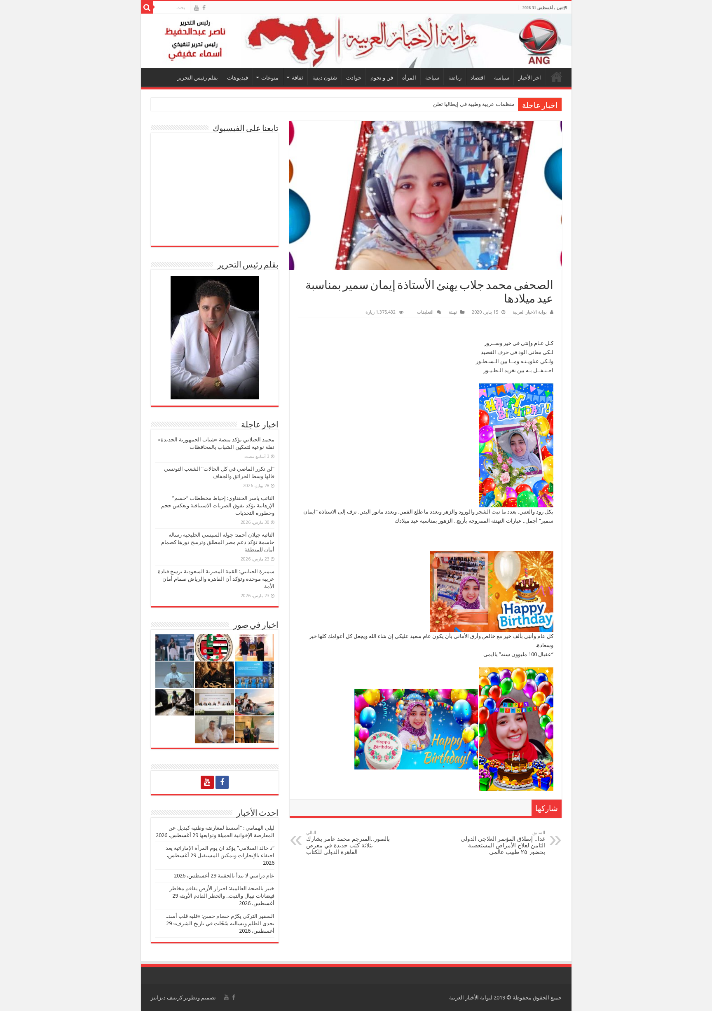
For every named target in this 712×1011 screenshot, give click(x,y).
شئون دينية (324, 78)
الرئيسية (556, 76)
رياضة (454, 78)
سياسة (501, 78)
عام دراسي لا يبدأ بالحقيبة (246, 876)
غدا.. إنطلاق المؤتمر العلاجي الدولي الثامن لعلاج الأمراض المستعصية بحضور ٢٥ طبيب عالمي (503, 842)
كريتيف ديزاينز (167, 998)
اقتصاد (478, 78)
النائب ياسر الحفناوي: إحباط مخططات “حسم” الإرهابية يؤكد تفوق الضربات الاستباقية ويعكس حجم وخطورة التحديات (217, 505)
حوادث (353, 78)
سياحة (432, 78)
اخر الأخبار (529, 78)
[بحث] (147, 7)
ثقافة (297, 78)
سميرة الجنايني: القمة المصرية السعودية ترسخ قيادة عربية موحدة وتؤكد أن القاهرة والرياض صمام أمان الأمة (216, 578)
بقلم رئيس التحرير (197, 78)
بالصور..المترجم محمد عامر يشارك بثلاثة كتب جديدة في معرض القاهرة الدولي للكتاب (348, 842)
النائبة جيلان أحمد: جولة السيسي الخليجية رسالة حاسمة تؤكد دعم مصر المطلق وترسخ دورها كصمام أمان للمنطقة (217, 542)
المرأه (409, 78)
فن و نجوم (381, 78)
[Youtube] (196, 8)
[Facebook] (203, 8)
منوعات (270, 78)
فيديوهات (237, 78)
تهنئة (453, 312)
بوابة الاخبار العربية (530, 312)
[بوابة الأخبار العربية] (356, 41)
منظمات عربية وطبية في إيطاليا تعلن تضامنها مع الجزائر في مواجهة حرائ (434, 104)
